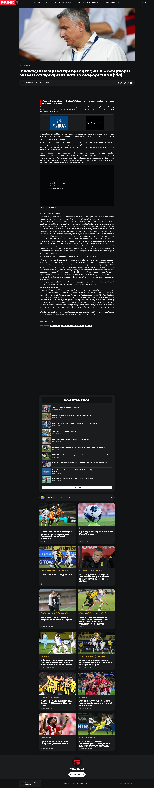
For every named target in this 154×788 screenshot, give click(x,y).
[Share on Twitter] (121, 83)
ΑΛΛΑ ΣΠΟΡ (86, 2)
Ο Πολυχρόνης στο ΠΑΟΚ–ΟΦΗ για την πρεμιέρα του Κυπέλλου (72, 478)
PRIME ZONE (95, 2)
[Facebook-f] (140, 2)
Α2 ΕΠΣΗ (54, 2)
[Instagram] (142, 2)
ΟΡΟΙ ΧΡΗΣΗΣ (79, 783)
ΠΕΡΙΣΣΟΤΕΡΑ (77, 487)
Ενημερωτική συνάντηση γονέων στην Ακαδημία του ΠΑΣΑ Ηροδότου (74, 423)
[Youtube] (145, 2)
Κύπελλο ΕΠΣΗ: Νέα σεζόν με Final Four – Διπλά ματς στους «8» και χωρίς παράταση (79, 463)
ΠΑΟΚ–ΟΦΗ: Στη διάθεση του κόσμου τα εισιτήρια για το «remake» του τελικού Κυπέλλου (81, 455)
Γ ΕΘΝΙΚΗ (39, 2)
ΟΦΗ (33, 2)
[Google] (148, 2)
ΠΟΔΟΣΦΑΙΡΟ (77, 2)
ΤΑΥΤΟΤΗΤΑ (88, 783)
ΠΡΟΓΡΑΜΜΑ (105, 2)
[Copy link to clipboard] (131, 83)
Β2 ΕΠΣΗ (68, 2)
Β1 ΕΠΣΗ (61, 2)
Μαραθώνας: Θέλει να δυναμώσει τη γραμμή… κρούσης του (71, 415)
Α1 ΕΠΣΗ (47, 2)
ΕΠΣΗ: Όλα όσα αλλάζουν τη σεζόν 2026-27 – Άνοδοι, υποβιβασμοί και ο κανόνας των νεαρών (80, 470)
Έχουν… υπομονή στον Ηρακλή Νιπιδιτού (65, 408)
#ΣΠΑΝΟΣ (88, 326)
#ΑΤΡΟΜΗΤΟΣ (55, 326)
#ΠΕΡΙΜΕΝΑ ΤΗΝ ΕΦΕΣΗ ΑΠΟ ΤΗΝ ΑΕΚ (72, 326)
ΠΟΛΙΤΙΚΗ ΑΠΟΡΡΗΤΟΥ (68, 783)
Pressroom (28, 83)
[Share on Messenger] (125, 83)
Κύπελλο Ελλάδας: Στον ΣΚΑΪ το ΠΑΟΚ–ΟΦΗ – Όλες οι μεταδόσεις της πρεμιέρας (78, 447)
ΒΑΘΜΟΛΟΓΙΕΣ (115, 2)
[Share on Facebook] (118, 83)
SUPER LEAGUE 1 (26, 65)
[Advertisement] (77, 93)
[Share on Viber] (128, 83)
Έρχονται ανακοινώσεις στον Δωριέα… (65, 431)
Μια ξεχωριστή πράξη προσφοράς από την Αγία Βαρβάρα (71, 439)
